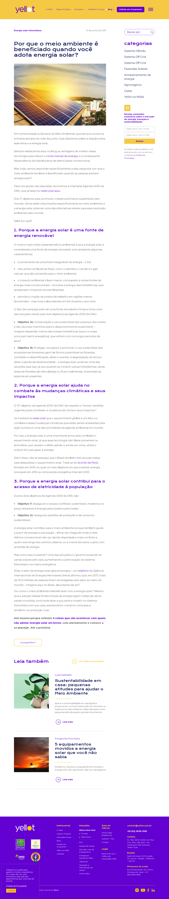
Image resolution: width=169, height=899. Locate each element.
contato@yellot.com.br (139, 825)
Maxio (56, 890)
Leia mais (68, 722)
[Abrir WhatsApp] (163, 892)
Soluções (78, 9)
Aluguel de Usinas (86, 846)
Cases (128, 90)
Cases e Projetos (63, 9)
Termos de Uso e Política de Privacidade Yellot (109, 856)
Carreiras (60, 854)
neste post (39, 418)
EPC (81, 842)
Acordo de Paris (88, 462)
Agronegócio (133, 84)
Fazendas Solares (135, 68)
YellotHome (86, 837)
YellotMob (83, 862)
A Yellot (49, 9)
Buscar (152, 32)
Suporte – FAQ (108, 839)
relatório (83, 570)
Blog (110, 9)
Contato (105, 842)
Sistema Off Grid (135, 56)
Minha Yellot (84, 874)
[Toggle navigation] (150, 10)
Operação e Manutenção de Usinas (86, 867)
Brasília (131, 853)
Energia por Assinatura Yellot (86, 857)
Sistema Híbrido (135, 50)
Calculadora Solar (64, 837)
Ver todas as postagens (91, 661)
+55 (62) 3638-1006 (137, 831)
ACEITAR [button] (11, 891)
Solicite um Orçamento (130, 9)
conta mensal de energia (62, 156)
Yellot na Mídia (134, 96)
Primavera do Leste (137, 866)
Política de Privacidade (16, 886)
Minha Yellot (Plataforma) (107, 834)
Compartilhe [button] (27, 642)
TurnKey (84, 834)
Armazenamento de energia (137, 76)
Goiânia (131, 837)
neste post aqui (50, 190)
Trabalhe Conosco (96, 9)
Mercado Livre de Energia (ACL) (86, 850)
